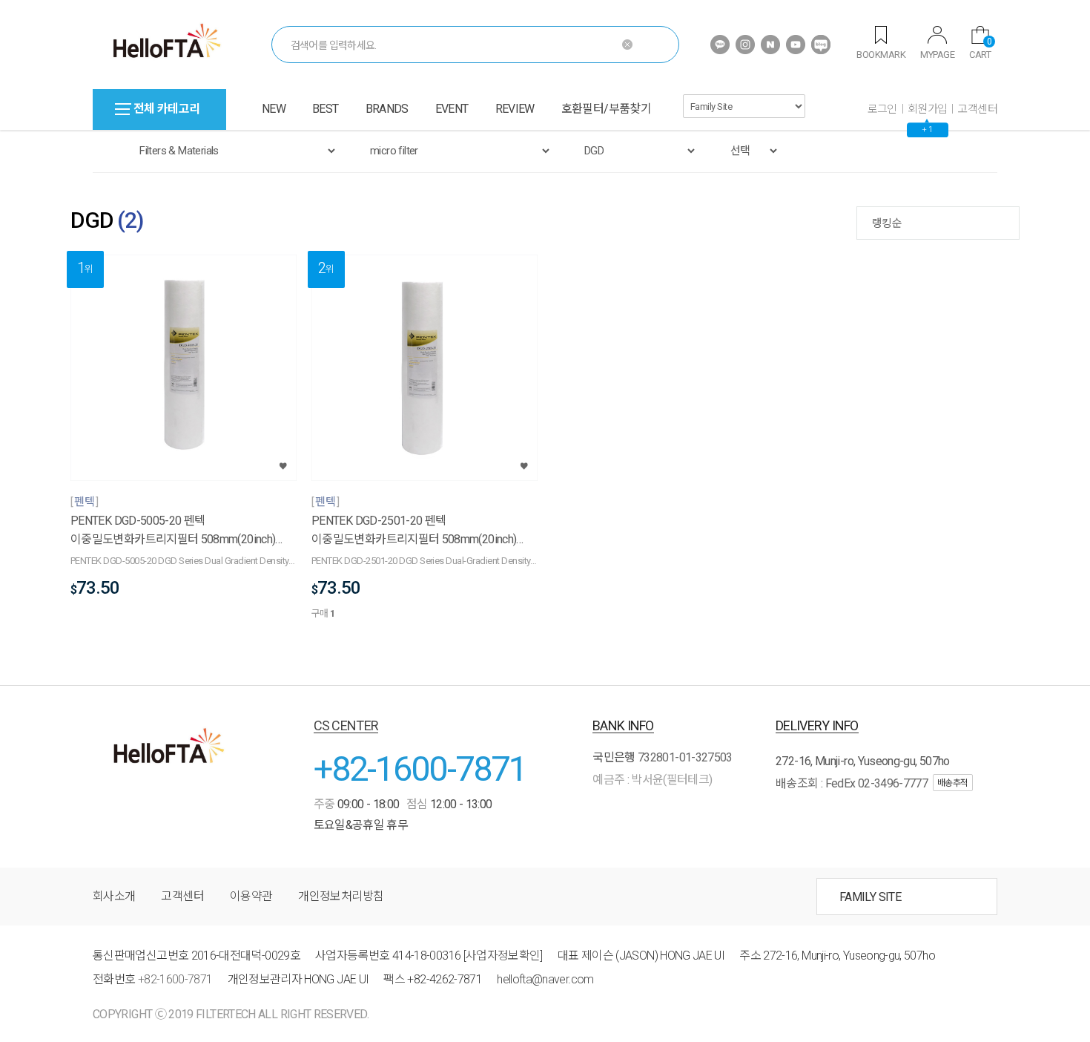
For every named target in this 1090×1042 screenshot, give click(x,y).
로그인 (882, 109)
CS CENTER (346, 725)
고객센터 (977, 109)
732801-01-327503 (685, 757)
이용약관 (251, 896)
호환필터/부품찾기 (606, 109)
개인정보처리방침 (340, 896)
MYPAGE (937, 54)
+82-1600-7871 (420, 768)
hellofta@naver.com (545, 979)
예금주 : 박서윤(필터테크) (652, 780)
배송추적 (952, 783)
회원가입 (928, 109)
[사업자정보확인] (503, 955)
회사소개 (114, 896)
